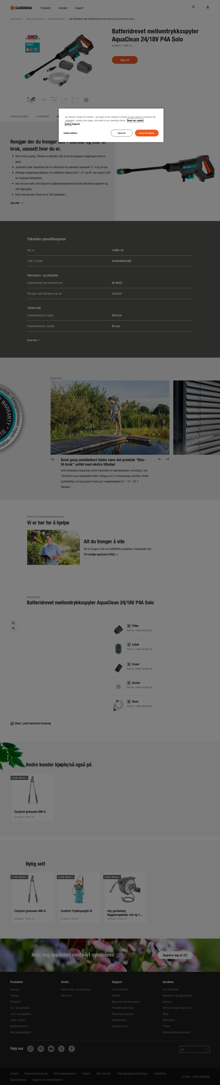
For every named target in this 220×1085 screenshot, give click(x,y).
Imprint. (76, 123)
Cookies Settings (70, 132)
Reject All (122, 133)
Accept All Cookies (146, 133)
